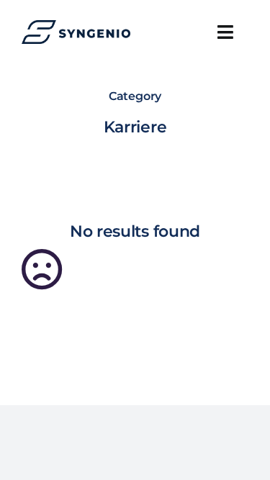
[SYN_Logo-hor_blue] (76, 25)
